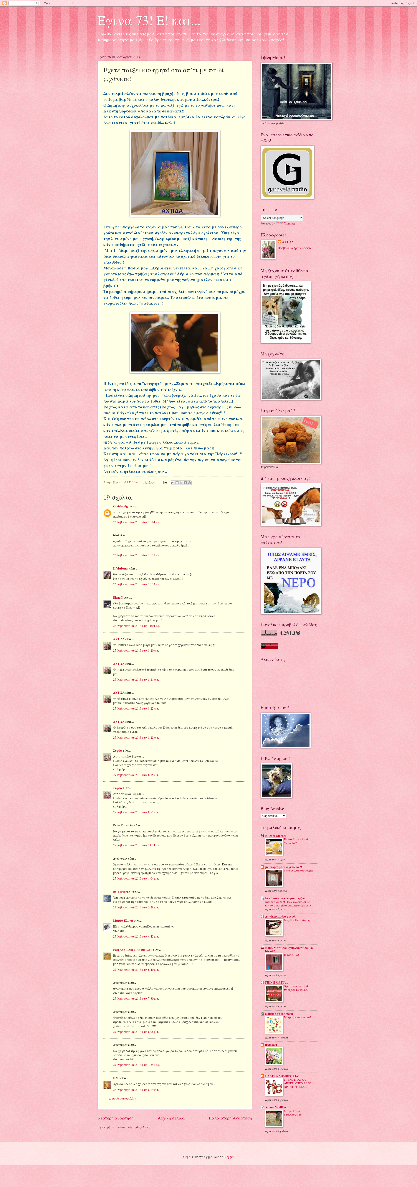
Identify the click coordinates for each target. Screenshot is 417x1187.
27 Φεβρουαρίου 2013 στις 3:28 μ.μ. (136, 907)
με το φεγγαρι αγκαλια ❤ (284, 867)
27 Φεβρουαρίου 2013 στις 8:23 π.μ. (136, 737)
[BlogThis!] (177, 482)
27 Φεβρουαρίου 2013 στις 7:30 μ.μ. (136, 998)
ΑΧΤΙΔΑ (119, 639)
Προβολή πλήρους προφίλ (295, 248)
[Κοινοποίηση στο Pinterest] (189, 482)
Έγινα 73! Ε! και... (149, 20)
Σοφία (117, 750)
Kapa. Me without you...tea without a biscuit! (289, 949)
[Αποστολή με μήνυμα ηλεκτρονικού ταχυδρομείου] (173, 482)
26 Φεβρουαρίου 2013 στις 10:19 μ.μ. (136, 555)
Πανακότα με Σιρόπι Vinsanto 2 (297, 841)
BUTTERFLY (122, 892)
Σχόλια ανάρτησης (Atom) (133, 1127)
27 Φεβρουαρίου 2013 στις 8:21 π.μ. (136, 679)
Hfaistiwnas (121, 568)
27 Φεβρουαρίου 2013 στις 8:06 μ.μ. (136, 1032)
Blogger (228, 1157)
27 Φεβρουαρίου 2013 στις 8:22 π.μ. (136, 708)
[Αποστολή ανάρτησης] (165, 482)
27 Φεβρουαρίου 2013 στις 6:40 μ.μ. (136, 969)
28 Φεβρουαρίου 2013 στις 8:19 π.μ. (136, 1090)
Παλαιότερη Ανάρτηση (230, 1118)
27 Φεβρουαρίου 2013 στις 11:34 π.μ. (136, 845)
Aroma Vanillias (275, 1107)
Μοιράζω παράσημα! (297, 1017)
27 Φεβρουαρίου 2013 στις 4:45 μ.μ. (136, 936)
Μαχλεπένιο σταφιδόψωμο (293, 1112)
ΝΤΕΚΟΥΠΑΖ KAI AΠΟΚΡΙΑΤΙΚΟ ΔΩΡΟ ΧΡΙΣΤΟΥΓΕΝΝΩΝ (297, 1083)
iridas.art (271, 1045)
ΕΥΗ (116, 1078)
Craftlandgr (121, 506)
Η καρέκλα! (291, 955)
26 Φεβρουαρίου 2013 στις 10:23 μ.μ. (136, 584)
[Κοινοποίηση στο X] (181, 482)
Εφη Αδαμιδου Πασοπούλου (132, 950)
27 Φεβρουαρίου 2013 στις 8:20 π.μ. (136, 650)
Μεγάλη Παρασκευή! (297, 920)
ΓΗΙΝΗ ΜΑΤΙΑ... (276, 982)
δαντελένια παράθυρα (298, 870)
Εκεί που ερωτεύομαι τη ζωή (285, 898)
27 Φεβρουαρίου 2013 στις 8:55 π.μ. (136, 775)
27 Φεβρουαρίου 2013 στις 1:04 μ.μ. (136, 878)
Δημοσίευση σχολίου (122, 1098)
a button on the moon (279, 1014)
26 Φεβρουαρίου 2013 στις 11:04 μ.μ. (136, 626)
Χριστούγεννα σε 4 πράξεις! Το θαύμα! (296, 988)
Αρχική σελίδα (171, 1118)
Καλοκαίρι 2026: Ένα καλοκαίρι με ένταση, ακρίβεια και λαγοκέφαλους (288, 903)
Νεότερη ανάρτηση (116, 1118)
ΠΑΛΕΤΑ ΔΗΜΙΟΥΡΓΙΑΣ (282, 1076)
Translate (289, 223)
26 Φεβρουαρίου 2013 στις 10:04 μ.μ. (136, 522)
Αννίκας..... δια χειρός (280, 916)
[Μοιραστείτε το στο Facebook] (185, 482)
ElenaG (118, 597)
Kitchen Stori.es (275, 836)
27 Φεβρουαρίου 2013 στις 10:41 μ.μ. (136, 1065)
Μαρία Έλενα (123, 920)
